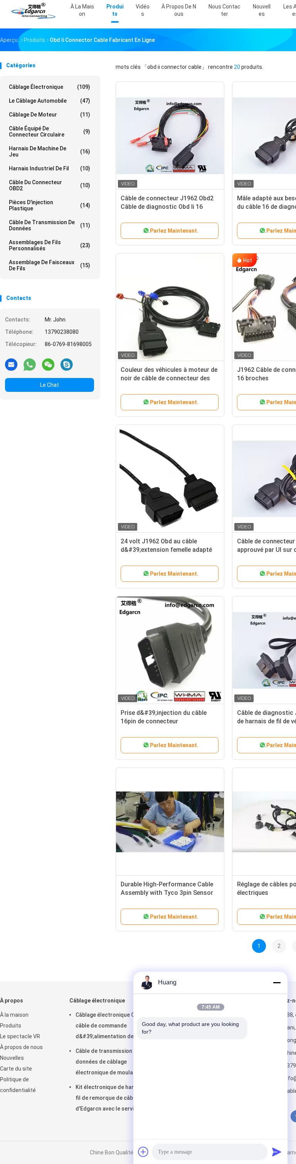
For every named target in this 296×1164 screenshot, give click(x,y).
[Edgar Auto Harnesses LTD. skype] (67, 364)
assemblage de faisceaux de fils (49, 265)
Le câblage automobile (49, 101)
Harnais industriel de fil (49, 168)
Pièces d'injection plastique (49, 205)
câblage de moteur (49, 115)
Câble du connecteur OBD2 (49, 185)
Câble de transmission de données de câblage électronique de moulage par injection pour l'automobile (112, 1063)
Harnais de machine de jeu (49, 151)
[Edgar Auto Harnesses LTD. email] (11, 364)
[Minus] (276, 982)
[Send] (277, 1151)
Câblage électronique (49, 87)
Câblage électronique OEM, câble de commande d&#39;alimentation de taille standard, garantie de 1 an (112, 1027)
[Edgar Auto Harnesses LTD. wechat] (48, 364)
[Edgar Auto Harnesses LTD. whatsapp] (30, 364)
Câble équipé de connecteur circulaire (49, 131)
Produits (10, 1025)
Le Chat (49, 385)
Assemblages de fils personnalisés (49, 245)
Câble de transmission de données (49, 225)
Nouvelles (12, 1058)
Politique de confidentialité (18, 1084)
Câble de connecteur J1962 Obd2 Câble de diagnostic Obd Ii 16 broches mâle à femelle (167, 207)
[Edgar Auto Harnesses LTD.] (34, 11)
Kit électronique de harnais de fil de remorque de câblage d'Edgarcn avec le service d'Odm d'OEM (114, 1099)
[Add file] (143, 1151)
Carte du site (16, 1069)
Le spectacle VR (20, 1036)
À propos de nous (21, 1047)
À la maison (14, 1015)
